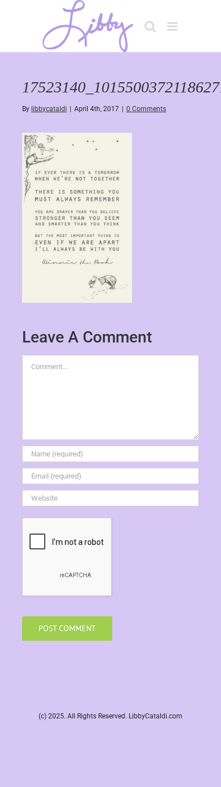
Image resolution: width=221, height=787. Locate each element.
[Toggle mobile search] (150, 26)
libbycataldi (49, 109)
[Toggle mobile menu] (173, 26)
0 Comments (146, 109)
